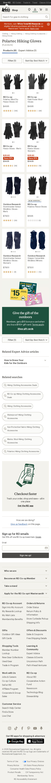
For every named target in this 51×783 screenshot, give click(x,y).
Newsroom (32, 688)
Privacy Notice (13, 765)
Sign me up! (25, 555)
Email (4, 542)
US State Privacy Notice (34, 765)
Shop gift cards (25, 328)
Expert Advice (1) (27, 50)
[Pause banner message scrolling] (48, 24)
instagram (9, 728)
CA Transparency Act (34, 772)
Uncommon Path (35, 661)
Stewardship (33, 696)
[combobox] (25, 17)
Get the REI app (25, 505)
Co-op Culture (9, 681)
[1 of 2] (12, 93)
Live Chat (6, 716)
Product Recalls (14, 772)
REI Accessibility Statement (25, 779)
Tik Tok (16, 728)
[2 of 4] (12, 197)
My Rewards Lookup (12, 611)
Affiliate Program (10, 689)
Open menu (46, 9)
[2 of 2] (14, 93)
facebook (22, 728)
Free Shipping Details (37, 638)
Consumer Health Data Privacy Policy (25, 769)
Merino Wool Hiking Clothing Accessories (19, 441)
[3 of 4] (14, 197)
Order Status (33, 607)
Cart (40, 9)
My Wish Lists (8, 615)
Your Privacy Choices (35, 761)
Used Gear (7, 661)
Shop (15, 10)
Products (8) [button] (9, 50)
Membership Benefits (12, 619)
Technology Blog (35, 692)
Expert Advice (33, 653)
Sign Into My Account (12, 607)
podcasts (41, 728)
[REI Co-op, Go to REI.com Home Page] (6, 9)
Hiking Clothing (16, 34)
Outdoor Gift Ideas (11, 634)
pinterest (29, 728)
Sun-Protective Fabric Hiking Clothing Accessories (23, 429)
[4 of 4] (15, 197)
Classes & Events (35, 657)
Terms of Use (12, 761)
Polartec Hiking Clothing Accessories (23, 451)
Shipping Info (33, 622)
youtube (35, 728)
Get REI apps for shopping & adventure (25, 736)
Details (38, 537)
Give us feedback (19, 524)
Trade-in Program (10, 665)
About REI (31, 677)
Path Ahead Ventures (37, 665)
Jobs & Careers (9, 677)
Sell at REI (6, 685)
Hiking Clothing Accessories (35, 34)
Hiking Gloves (7, 36)
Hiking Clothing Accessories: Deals (22, 385)
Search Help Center (11, 708)
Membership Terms (25, 776)
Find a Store (7, 712)
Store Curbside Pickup (37, 618)
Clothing (5, 34)
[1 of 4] (11, 197)
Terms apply (38, 324)
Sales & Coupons (35, 634)
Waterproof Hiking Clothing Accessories (19, 416)
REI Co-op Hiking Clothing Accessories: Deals (24, 395)
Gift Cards (7, 638)
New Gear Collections (12, 657)
